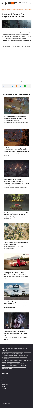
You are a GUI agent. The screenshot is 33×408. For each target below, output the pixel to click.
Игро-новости (5, 373)
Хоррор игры (5, 377)
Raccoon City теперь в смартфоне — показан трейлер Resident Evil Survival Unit (15, 333)
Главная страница (6, 9)
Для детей (4, 380)
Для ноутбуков (5, 382)
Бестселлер (4, 375)
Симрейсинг (5, 384)
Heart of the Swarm (7, 81)
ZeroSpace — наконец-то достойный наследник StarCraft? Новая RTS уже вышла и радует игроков (15, 118)
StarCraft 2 (16, 81)
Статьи (3, 386)
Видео (21, 81)
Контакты (4, 388)
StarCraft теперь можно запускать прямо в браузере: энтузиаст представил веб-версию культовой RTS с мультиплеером (16, 149)
